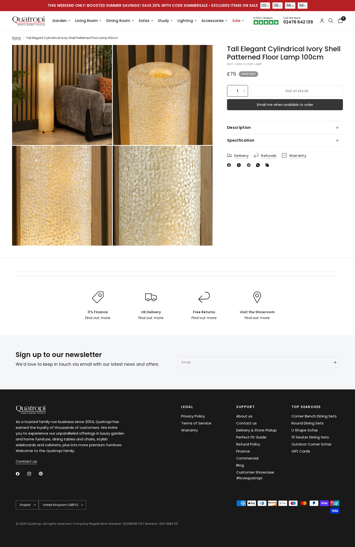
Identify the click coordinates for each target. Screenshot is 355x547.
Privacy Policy (193, 416)
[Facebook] (230, 165)
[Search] (330, 20)
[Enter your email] (334, 362)
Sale (236, 20)
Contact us (246, 423)
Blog (240, 465)
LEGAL (187, 406)
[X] (240, 165)
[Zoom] (101, 55)
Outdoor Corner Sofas (311, 444)
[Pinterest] (250, 165)
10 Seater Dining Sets (310, 437)
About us (244, 416)
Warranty (189, 430)
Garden (59, 20)
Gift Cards (300, 451)
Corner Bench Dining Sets (314, 416)
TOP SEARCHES (306, 406)
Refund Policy (248, 444)
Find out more (97, 317)
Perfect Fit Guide (251, 437)
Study (163, 20)
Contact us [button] (26, 461)
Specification (240, 140)
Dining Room (118, 20)
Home (16, 38)
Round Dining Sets (307, 423)
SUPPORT (245, 406)
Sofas (144, 20)
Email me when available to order (285, 104)
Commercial (247, 458)
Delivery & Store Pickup (256, 430)
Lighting (185, 20)
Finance (243, 451)
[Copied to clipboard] (268, 165)
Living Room (86, 20)
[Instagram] (32, 473)
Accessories (212, 20)
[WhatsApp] (259, 165)
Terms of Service (196, 423)
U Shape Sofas (304, 430)
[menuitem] (61, 20)
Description (239, 127)
